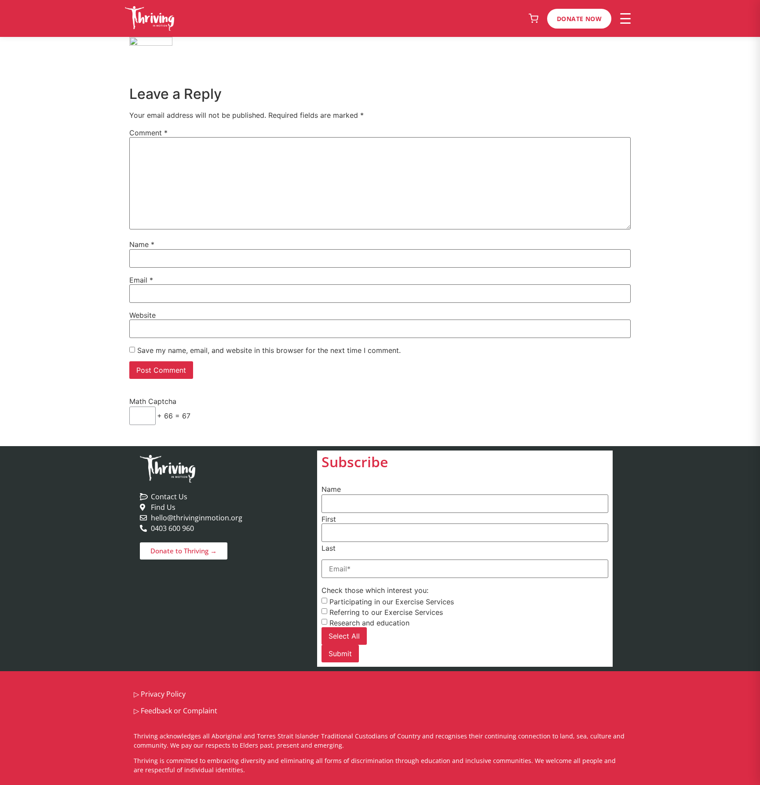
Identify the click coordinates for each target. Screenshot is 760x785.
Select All (344, 636)
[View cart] (533, 18)
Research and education (369, 622)
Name (141, 244)
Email (141, 279)
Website (142, 315)
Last (329, 548)
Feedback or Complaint (179, 711)
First (329, 519)
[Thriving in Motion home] (149, 18)
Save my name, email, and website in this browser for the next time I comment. (269, 350)
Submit (340, 653)
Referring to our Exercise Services (386, 612)
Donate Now (579, 19)
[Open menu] (625, 18)
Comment (148, 132)
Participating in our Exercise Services (391, 601)
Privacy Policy (163, 694)
